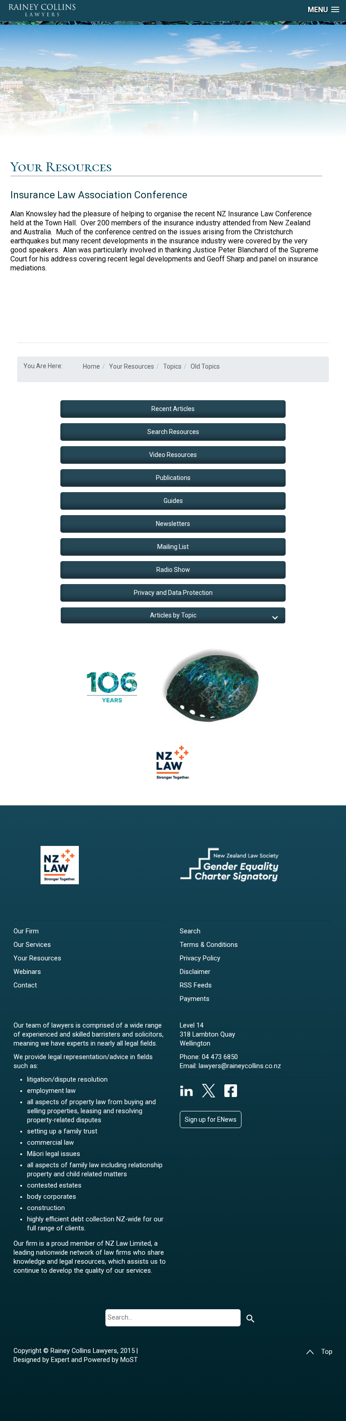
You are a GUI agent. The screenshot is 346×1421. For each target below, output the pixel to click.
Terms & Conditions (209, 945)
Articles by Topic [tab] (173, 615)
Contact (25, 985)
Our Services (32, 945)
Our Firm (26, 931)
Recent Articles (173, 408)
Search (190, 931)
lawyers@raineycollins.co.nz (240, 1066)
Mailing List (173, 546)
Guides (173, 500)
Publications (173, 477)
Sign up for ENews (211, 1119)
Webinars (27, 972)
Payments (194, 999)
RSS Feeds (196, 985)
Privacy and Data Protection (173, 592)
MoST (129, 1360)
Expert (61, 1360)
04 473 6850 (220, 1057)
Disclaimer (195, 972)
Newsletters (173, 523)
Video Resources (173, 454)
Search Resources (173, 431)
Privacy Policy (200, 958)
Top (326, 1352)
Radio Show (173, 569)
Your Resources (37, 958)
